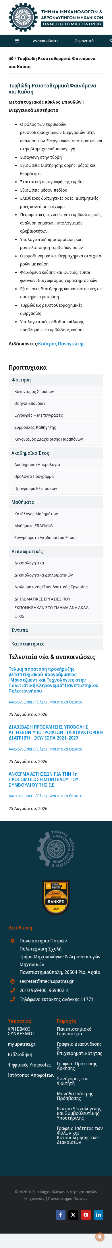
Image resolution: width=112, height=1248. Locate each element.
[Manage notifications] (100, 1236)
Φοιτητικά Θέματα (66, 702)
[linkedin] (98, 1215)
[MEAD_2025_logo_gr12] (56, 5)
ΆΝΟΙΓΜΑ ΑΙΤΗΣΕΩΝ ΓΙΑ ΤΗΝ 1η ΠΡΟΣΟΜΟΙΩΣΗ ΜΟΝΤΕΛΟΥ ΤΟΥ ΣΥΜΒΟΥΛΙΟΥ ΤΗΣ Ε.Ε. (43, 779)
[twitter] (73, 1215)
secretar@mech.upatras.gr (47, 981)
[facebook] (60, 1215)
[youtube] (86, 1215)
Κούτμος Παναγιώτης (61, 343)
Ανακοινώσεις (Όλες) (28, 702)
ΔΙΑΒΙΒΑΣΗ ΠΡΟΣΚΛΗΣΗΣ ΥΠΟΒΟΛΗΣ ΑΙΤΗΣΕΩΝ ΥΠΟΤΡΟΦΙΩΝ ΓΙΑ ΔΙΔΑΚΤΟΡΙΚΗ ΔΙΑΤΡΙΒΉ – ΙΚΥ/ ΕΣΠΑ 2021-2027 (56, 732)
